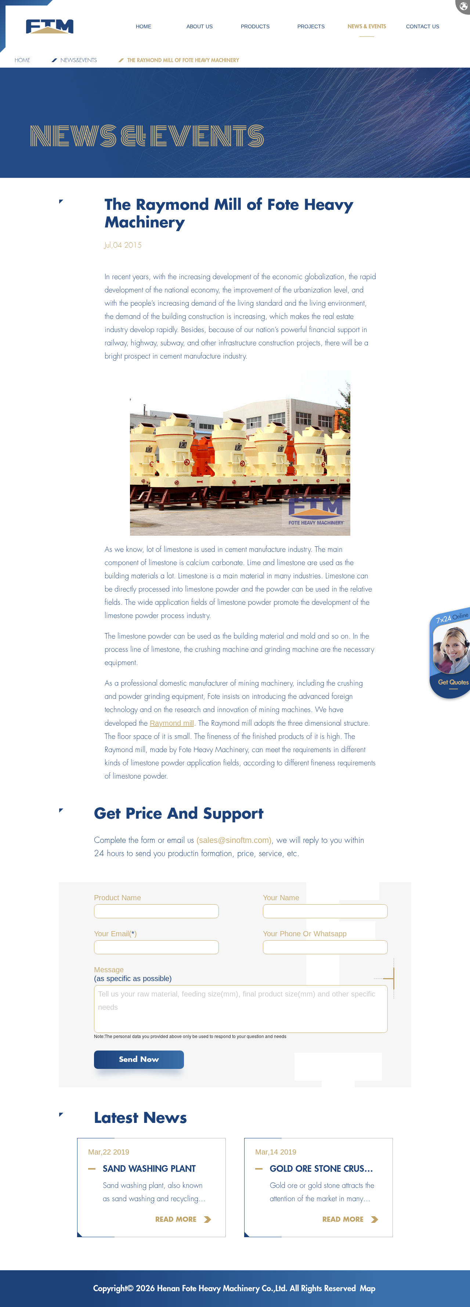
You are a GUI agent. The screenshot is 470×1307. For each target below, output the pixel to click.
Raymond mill (172, 723)
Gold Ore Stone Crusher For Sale (324, 1168)
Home (22, 60)
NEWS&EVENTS (79, 60)
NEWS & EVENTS (367, 26)
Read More (175, 1219)
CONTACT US (422, 26)
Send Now (139, 1059)
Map (367, 1289)
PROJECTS (311, 26)
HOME (143, 26)
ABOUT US (200, 26)
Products (255, 26)
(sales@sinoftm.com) (233, 840)
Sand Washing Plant (149, 1168)
